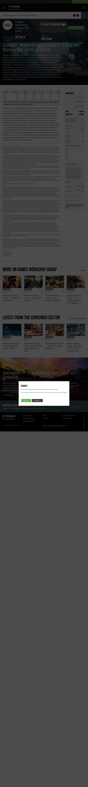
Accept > (26, 400)
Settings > (37, 400)
